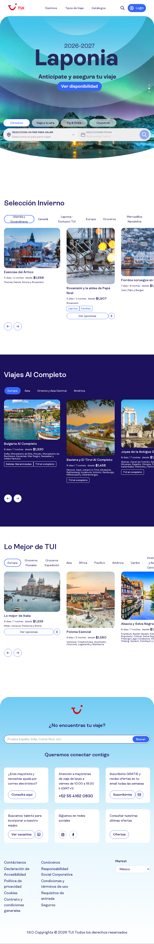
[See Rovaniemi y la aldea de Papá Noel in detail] (111, 316)
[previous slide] (8, 326)
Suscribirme (122, 794)
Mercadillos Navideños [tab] (134, 219)
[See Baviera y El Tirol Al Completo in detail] (91, 428)
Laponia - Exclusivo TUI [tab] (67, 219)
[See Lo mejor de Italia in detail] (57, 632)
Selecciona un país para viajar (32, 132)
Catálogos (99, 8)
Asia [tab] (27, 390)
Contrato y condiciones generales (14, 905)
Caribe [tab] (135, 562)
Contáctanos (15, 862)
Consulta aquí (21, 794)
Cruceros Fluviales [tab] (31, 563)
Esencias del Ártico (18, 272)
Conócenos (50, 862)
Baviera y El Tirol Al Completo (89, 460)
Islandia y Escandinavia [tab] (19, 219)
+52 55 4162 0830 (76, 796)
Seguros (48, 905)
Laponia (73, 308)
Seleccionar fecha (99, 132)
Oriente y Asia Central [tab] (52, 390)
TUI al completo (45, 464)
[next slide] (18, 326)
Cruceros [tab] (109, 219)
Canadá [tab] (43, 219)
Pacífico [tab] (99, 562)
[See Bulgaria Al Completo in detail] (32, 420)
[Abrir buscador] (122, 8)
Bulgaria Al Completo (20, 444)
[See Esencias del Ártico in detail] (32, 248)
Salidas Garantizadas (19, 464)
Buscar (141, 739)
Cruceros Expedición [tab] (52, 563)
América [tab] (79, 390)
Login (140, 8)
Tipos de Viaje (74, 8)
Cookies (10, 893)
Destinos (51, 8)
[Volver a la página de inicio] (19, 6)
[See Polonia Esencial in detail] (91, 600)
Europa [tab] (91, 219)
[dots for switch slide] (149, 85)
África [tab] (83, 562)
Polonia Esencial (79, 632)
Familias (86, 308)
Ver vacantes (21, 834)
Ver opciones (87, 316)
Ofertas (119, 834)
